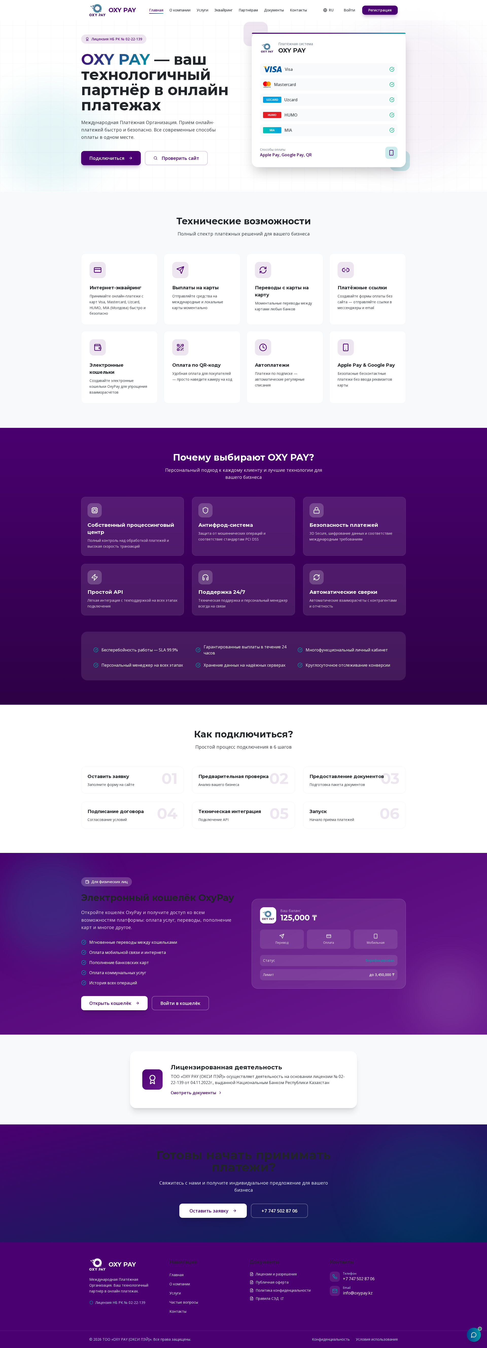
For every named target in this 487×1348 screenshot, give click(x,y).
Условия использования (377, 1339)
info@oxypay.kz (358, 1293)
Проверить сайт (180, 158)
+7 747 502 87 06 (279, 1211)
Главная (156, 10)
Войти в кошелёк (180, 1003)
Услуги (202, 10)
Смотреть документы (193, 1093)
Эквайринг (223, 10)
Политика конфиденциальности (283, 1290)
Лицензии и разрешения (276, 1274)
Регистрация (380, 10)
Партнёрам (248, 10)
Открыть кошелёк (110, 1003)
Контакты (298, 10)
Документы (274, 10)
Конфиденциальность (331, 1339)
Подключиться (107, 158)
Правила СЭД (267, 1298)
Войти (349, 10)
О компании (179, 10)
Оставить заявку (209, 1211)
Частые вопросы (183, 1302)
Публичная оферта (272, 1282)
